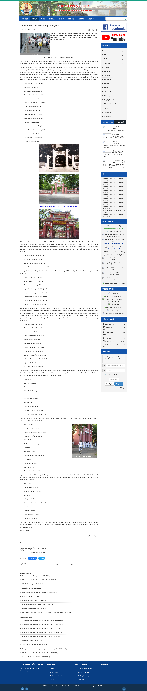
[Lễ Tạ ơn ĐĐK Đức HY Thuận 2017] (114, 269)
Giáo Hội (107, 63)
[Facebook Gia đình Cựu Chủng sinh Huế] (114, 27)
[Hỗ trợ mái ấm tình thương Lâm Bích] (114, 259)
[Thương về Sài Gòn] (114, 231)
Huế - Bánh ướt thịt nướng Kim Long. (34, 604)
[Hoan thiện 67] (114, 304)
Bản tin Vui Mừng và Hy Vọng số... (113, 178)
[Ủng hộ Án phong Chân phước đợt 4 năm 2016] (114, 274)
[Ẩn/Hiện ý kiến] (57, 564)
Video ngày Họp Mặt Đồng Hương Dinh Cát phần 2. (38, 632)
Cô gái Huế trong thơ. (29, 584)
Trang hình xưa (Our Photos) (86, 668)
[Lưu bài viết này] (97, 30)
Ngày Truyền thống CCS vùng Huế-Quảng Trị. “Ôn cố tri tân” (114, 128)
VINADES (101, 686)
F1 (105, 55)
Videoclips (71, 19)
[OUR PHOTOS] (114, 293)
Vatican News (81, 679)
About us (91, 19)
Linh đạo (107, 59)
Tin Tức (34, 19)
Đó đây (106, 83)
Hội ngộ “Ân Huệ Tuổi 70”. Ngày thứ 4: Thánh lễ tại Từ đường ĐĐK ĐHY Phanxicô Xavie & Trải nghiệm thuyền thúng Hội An (114, 164)
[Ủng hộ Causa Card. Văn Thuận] (114, 283)
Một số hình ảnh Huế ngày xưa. (32, 576)
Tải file (43, 19)
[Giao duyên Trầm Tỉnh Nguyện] (114, 313)
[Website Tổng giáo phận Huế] (114, 296)
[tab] (108, 122)
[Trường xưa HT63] (114, 310)
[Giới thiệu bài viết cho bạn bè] (89, 30)
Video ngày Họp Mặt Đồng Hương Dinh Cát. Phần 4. (38, 624)
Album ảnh (81, 19)
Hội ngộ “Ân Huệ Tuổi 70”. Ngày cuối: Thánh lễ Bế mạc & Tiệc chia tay (113, 153)
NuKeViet (87, 686)
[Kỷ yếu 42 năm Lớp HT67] (114, 307)
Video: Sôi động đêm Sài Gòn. (31, 657)
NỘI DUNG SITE (106, 45)
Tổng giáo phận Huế (83, 672)
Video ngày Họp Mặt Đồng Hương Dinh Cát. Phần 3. (38, 628)
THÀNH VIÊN (106, 351)
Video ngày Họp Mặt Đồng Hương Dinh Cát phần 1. (38, 636)
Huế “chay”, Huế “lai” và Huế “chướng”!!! (35, 592)
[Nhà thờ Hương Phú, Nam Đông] (114, 252)
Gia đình (107, 71)
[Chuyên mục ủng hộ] (114, 226)
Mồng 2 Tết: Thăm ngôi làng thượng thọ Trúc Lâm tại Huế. (40, 649)
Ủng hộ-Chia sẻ (109, 100)
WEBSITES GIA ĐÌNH (108, 289)
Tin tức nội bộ (108, 51)
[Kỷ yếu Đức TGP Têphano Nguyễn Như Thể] (114, 300)
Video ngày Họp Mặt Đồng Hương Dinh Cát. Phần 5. (38, 620)
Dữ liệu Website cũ (110, 104)
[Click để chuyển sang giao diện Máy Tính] (26, 688)
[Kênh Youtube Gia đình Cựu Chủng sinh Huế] (114, 37)
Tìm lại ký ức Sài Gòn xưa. (30, 644)
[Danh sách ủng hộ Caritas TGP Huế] (114, 279)
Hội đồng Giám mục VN (84, 676)
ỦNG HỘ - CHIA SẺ (107, 221)
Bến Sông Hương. (28, 588)
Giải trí (106, 87)
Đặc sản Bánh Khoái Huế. (30, 608)
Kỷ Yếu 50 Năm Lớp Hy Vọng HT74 (113, 210)
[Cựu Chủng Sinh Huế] (26, 8)
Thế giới (107, 67)
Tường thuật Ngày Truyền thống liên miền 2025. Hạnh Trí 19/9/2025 (114, 144)
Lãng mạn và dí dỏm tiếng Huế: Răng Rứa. (35, 580)
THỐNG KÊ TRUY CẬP (108, 319)
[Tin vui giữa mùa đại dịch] (114, 247)
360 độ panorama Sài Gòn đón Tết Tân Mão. (36, 653)
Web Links (107, 116)
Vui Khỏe (107, 75)
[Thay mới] (121, 375)
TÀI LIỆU (105, 174)
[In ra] (93, 30)
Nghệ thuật (107, 79)
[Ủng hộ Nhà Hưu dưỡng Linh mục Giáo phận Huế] (114, 235)
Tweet (42, 558)
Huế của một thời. (27, 596)
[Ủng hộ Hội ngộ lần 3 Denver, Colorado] (114, 264)
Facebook (33, 558)
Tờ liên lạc (52, 19)
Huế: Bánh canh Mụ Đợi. (29, 600)
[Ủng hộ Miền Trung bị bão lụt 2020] (114, 240)
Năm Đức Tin (54, 672)
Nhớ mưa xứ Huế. (27, 640)
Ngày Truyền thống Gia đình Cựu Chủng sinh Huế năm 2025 (113, 136)
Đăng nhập (119, 384)
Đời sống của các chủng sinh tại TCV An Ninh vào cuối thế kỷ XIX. (43, 612)
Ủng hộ (61, 19)
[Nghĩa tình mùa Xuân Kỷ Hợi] (114, 255)
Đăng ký (123, 388)
